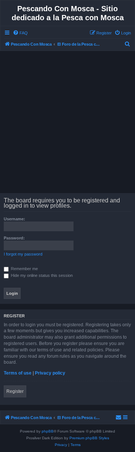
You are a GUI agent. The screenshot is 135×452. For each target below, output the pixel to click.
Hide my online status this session (41, 275)
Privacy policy (50, 373)
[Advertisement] (67, 122)
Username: (14, 219)
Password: (14, 238)
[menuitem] (20, 32)
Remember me (24, 268)
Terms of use (18, 373)
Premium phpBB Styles (89, 438)
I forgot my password (23, 254)
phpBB (48, 431)
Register (15, 391)
